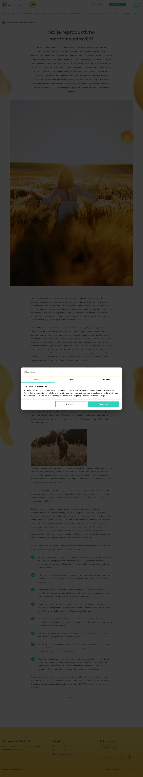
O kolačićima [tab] (105, 379)
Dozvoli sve (103, 404)
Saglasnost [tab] (38, 379)
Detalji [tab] (71, 379)
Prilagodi (69, 404)
